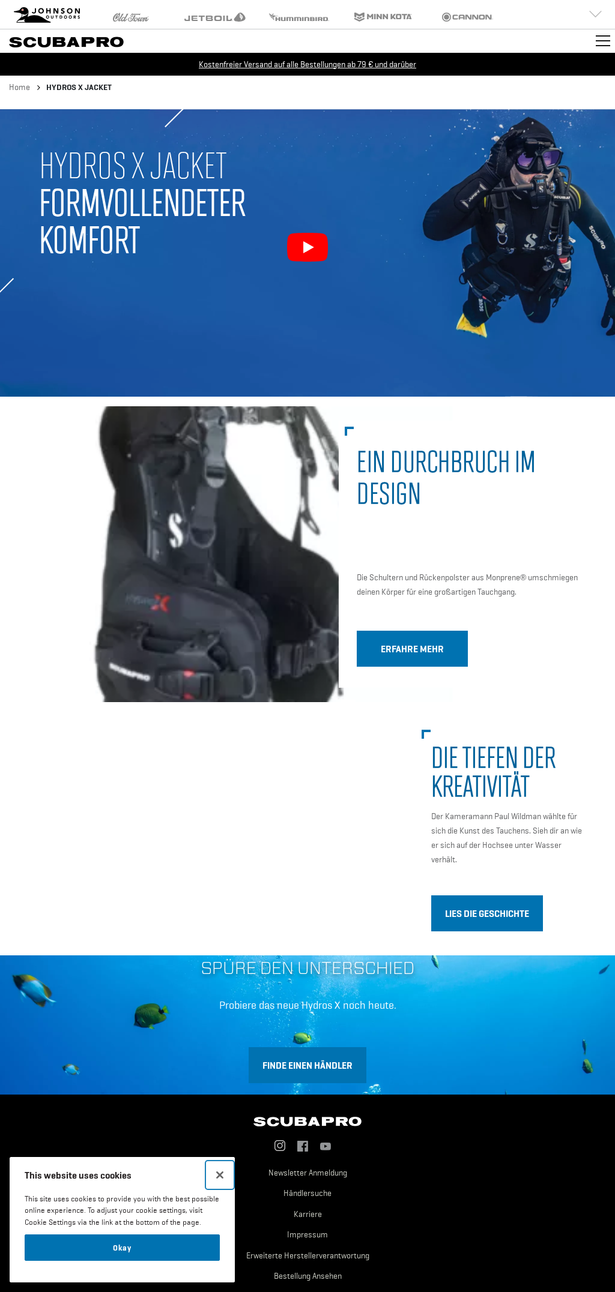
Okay (122, 1247)
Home (19, 87)
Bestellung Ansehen (308, 1276)
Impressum (307, 1234)
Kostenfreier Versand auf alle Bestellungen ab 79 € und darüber (307, 64)
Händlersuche (307, 1193)
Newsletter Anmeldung (307, 1172)
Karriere (308, 1214)
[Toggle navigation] (603, 41)
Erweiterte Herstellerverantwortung (307, 1255)
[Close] (220, 1175)
